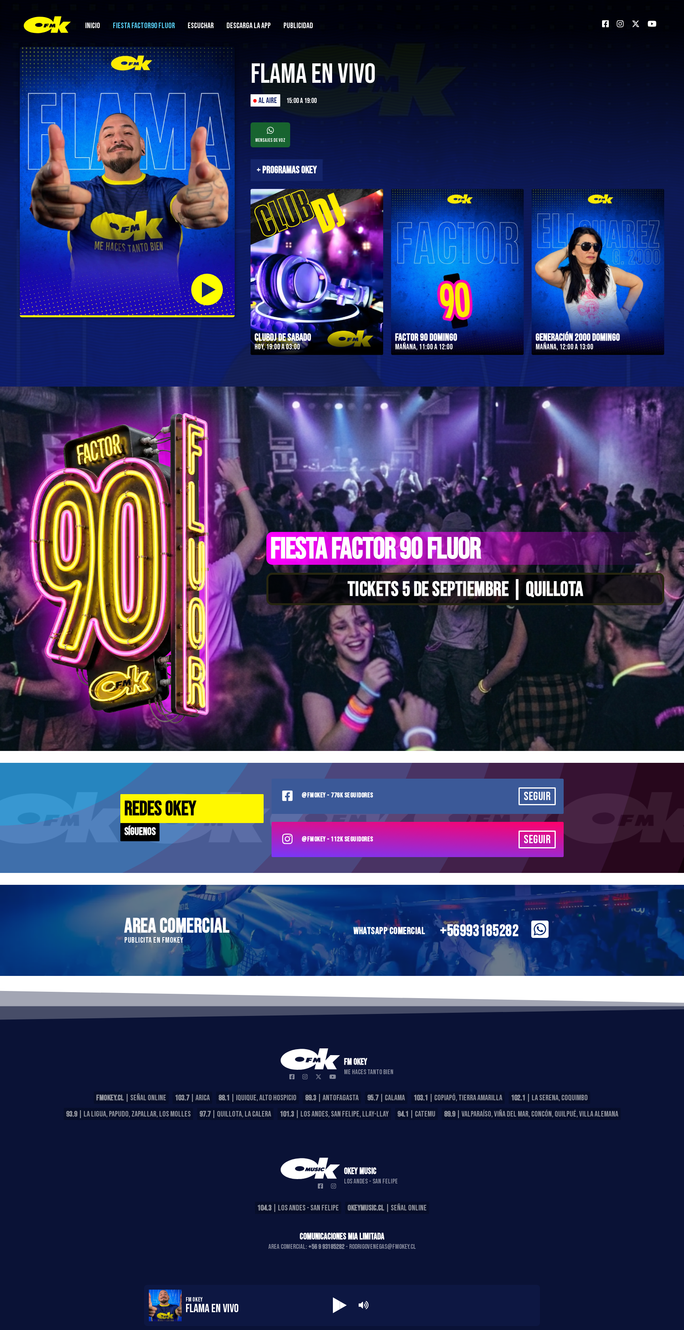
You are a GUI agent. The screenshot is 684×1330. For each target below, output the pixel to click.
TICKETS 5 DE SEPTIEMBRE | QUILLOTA (465, 590)
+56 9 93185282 (326, 1247)
